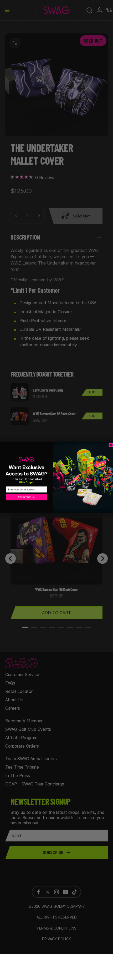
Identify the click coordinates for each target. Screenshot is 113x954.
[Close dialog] (111, 445)
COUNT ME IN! (26, 497)
